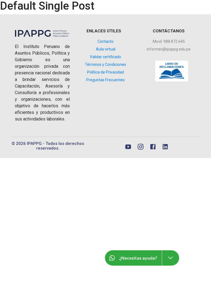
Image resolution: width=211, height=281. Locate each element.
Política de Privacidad (105, 72)
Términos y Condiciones (105, 64)
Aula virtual (105, 49)
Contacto (105, 41)
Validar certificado (105, 57)
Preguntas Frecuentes (105, 80)
